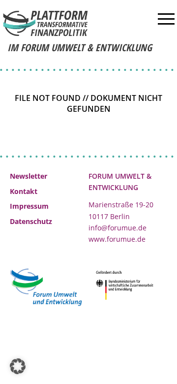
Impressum (29, 206)
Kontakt (23, 191)
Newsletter (28, 176)
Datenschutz (31, 221)
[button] (17, 366)
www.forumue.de (117, 239)
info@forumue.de (117, 227)
